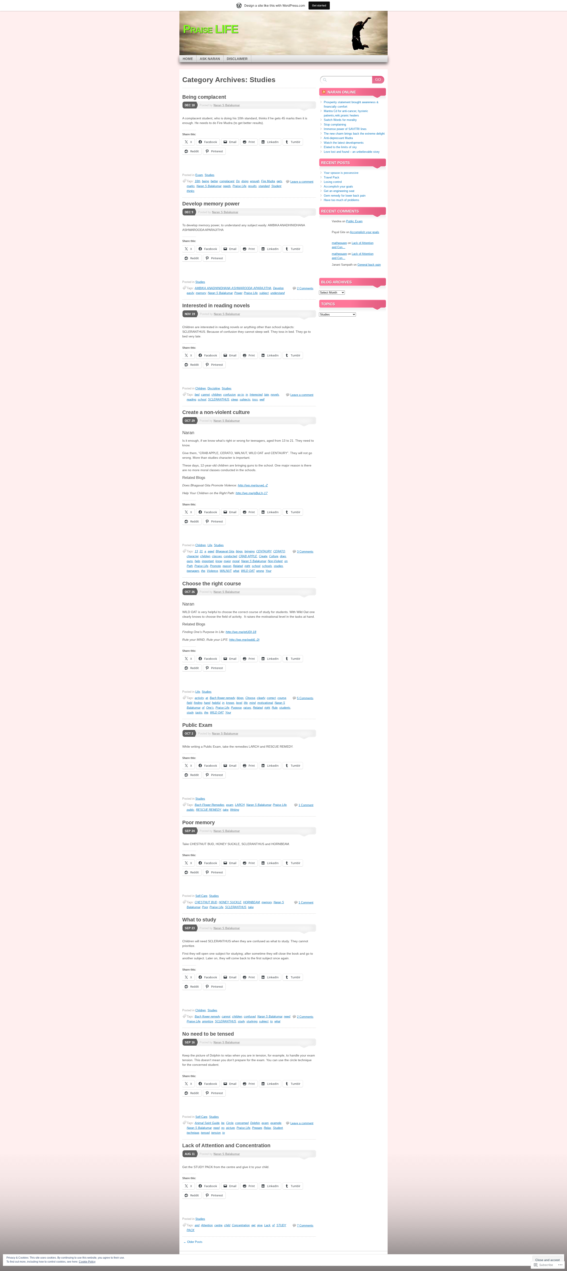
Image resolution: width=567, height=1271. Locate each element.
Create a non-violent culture (216, 412)
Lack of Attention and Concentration (226, 1145)
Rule (275, 707)
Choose (250, 698)
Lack (267, 1225)
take (225, 809)
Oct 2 (189, 733)
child (227, 1225)
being (205, 181)
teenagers (193, 571)
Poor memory (198, 822)
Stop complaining (335, 124)
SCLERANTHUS (218, 399)
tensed (205, 1132)
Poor (205, 907)
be (222, 1123)
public (190, 809)
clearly (261, 698)
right (247, 566)
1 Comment (306, 805)
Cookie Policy (87, 1261)
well (262, 399)
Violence (212, 571)
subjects (245, 399)
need (287, 1016)
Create (263, 556)
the (203, 571)
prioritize (207, 1021)
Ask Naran (210, 59)
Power (238, 293)
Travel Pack (331, 177)
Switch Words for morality (340, 120)
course (282, 698)
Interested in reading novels (216, 305)
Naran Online (342, 92)
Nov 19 (190, 314)
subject (264, 293)
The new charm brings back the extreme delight (354, 133)
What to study (199, 920)
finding (198, 702)
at (207, 698)
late (266, 394)
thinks (190, 191)
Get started (319, 5)
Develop (278, 288)
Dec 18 (190, 105)
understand (277, 293)
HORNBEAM (251, 902)
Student (276, 186)
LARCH (240, 805)
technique (193, 1132)
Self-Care (201, 896)
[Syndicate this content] (323, 92)
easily (190, 293)
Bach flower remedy (222, 698)
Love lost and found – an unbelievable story (352, 151)
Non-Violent (275, 561)
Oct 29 (190, 420)
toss (255, 399)
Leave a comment (301, 181)
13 (196, 551)
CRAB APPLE (248, 556)
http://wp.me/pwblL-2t (244, 639)
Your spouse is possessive (341, 172)
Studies (209, 175)
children (216, 394)
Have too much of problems (341, 200)
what (236, 571)
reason (227, 566)
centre (218, 1225)
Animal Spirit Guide (207, 1123)
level (239, 702)
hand (207, 702)
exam (229, 805)
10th (197, 181)
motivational (265, 702)
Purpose (236, 707)
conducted (230, 556)
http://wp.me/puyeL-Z (253, 485)
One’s (210, 707)
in (247, 394)
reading (191, 399)
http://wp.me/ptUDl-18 (241, 632)
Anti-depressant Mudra (338, 138)
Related (238, 566)
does (283, 556)
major (227, 561)
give (259, 1225)
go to (240, 394)
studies (278, 566)
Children (200, 388)
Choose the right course (211, 583)
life (246, 702)
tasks (198, 712)
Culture (273, 556)
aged (211, 551)
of (203, 707)
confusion (229, 394)
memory (201, 293)
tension (216, 1132)
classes (217, 556)
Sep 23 (190, 928)
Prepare (257, 1128)
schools (267, 566)
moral (235, 561)
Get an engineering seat (339, 191)
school (202, 399)
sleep (234, 399)
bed (197, 394)
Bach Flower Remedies (209, 805)
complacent (226, 181)
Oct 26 (190, 592)
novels (275, 394)
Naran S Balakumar (227, 105)
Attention (207, 1225)
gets (279, 181)
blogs (239, 551)
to (271, 1021)
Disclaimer (237, 59)
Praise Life (239, 186)
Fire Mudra (268, 181)
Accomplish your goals (338, 186)
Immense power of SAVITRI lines (345, 129)
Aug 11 (190, 1154)
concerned (242, 1123)
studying (252, 1021)
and (197, 1225)
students (284, 707)
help (197, 561)
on (285, 561)
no (222, 1128)
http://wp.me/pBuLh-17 (252, 493)
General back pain (369, 264)
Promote (215, 566)
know (219, 561)
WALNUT (225, 571)
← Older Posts (192, 1242)
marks (191, 186)
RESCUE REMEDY (208, 809)
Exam (199, 175)
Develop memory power (211, 204)
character (192, 556)
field (189, 702)
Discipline (214, 388)
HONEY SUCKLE (230, 902)
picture (230, 1128)
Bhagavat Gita (225, 551)
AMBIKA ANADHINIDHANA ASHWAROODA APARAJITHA (233, 288)
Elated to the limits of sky (340, 147)
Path (190, 566)
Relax (267, 1128)
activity (199, 698)
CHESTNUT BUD (206, 902)
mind (252, 702)
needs (227, 186)
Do (238, 181)
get (253, 1225)
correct (271, 698)
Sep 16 (190, 1042)
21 (201, 551)
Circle (229, 1123)
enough (254, 181)
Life (210, 545)
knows (230, 702)
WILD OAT (247, 571)
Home (188, 59)
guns (190, 561)
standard (264, 186)
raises (247, 707)
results (252, 186)
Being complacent (204, 97)
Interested (256, 394)
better (214, 181)
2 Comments (305, 288)
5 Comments (305, 698)
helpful (216, 702)
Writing (234, 809)
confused (250, 1016)
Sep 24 (190, 831)
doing (244, 181)
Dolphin (255, 1123)
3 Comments (305, 551)
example (275, 1123)
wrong (260, 571)
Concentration (241, 1225)
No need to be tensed (208, 1034)
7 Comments (305, 1225)
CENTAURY (264, 551)
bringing (249, 551)
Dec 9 (189, 212)
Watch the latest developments (344, 142)
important (208, 561)
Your (268, 571)
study (190, 712)
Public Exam (197, 725)
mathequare (339, 243)
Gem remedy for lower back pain (344, 195)
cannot (205, 394)
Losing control (333, 182)
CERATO (279, 551)
